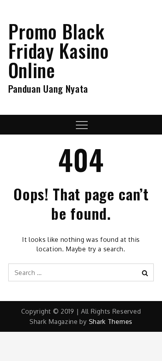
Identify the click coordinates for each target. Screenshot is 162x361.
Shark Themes (111, 321)
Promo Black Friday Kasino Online (58, 50)
